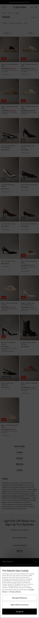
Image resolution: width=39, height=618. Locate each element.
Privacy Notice (15, 592)
